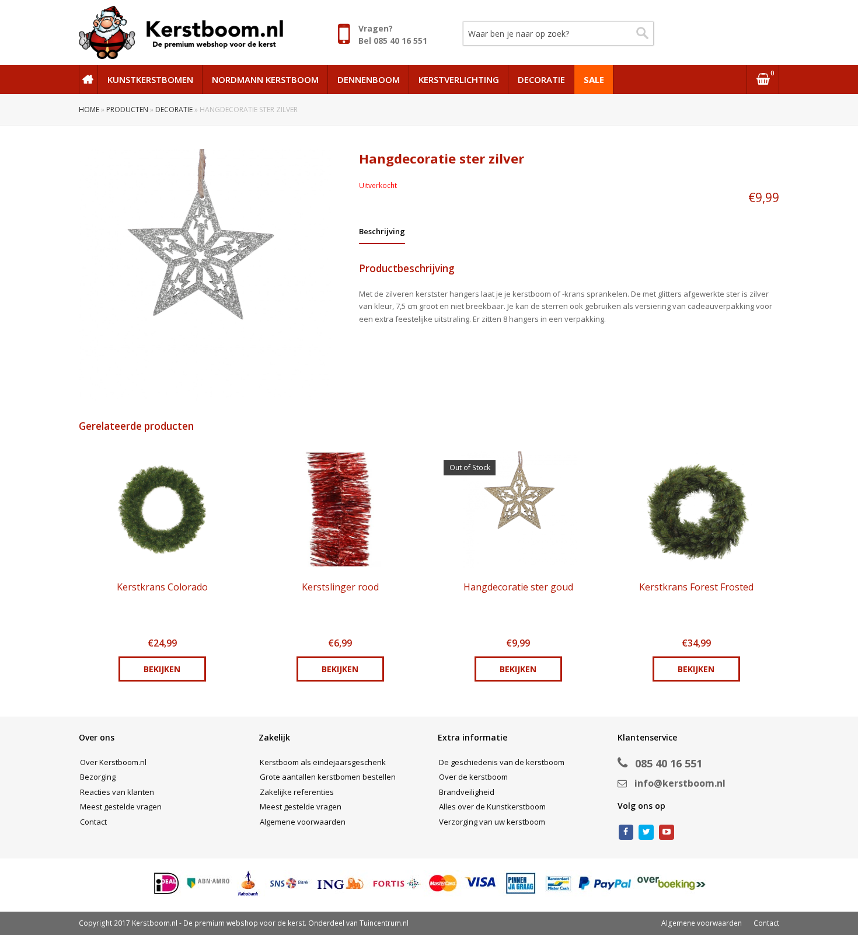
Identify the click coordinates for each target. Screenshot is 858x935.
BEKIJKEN (162, 669)
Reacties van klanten (117, 792)
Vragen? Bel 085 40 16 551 (392, 34)
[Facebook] (626, 832)
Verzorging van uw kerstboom (492, 821)
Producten (127, 109)
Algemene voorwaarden (303, 821)
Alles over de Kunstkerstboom (492, 806)
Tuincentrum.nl (384, 923)
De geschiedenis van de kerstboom (501, 762)
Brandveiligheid (466, 792)
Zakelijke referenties (297, 792)
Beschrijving (382, 231)
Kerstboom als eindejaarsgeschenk (323, 762)
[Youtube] (666, 832)
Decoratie (174, 109)
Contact (93, 821)
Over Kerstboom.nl (113, 762)
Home (89, 109)
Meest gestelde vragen (121, 806)
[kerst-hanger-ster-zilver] (219, 275)
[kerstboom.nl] (181, 31)
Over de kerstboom (473, 776)
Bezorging (98, 776)
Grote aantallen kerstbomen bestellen (328, 776)
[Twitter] (646, 832)
